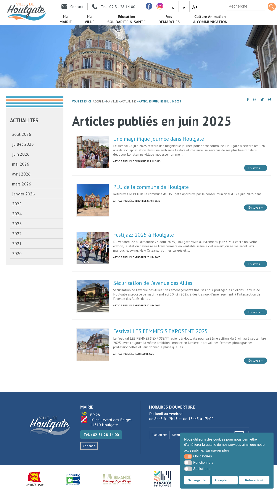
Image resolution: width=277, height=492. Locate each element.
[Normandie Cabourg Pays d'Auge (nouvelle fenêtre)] (117, 479)
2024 (17, 213)
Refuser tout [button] (254, 480)
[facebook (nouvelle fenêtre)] (149, 6)
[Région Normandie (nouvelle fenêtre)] (35, 479)
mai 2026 (20, 164)
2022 (17, 233)
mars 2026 (21, 184)
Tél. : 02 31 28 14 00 (101, 434)
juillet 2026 (23, 144)
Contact (89, 446)
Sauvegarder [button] (197, 480)
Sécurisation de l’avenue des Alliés (152, 282)
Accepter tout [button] (224, 480)
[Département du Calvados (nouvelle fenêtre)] (73, 479)
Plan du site (159, 435)
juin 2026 (20, 154)
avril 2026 (21, 174)
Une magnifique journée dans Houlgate (158, 138)
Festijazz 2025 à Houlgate (143, 234)
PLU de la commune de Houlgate (151, 186)
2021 (17, 243)
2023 (17, 223)
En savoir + (255, 168)
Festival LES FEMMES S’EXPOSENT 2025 (160, 331)
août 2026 (21, 134)
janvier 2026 (23, 193)
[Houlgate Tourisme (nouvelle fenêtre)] (162, 479)
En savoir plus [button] (217, 450)
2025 (17, 203)
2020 (17, 253)
